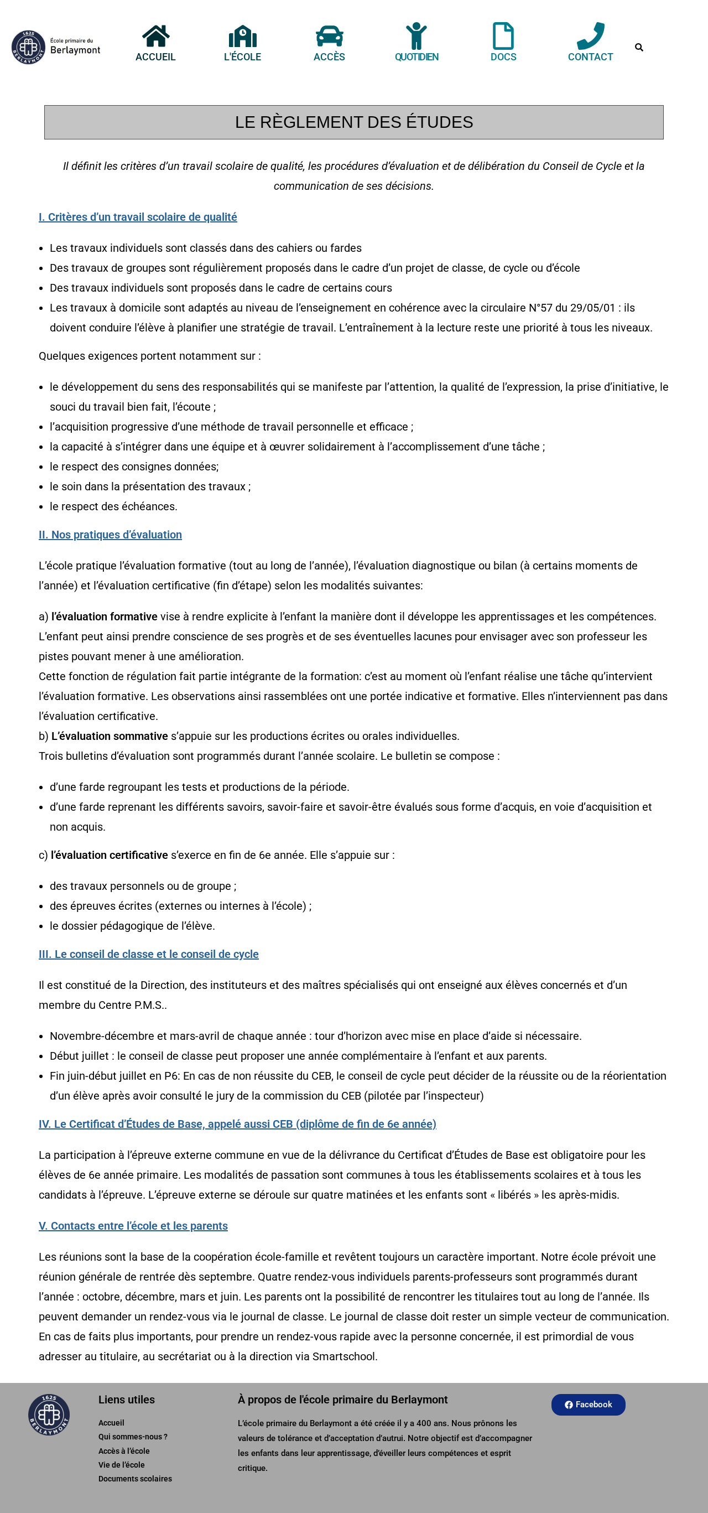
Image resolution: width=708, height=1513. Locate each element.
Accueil (156, 57)
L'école (242, 57)
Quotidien (417, 57)
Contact (590, 57)
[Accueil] (155, 36)
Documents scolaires (135, 1478)
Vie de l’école (121, 1464)
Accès (329, 57)
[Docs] (503, 36)
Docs (504, 57)
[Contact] (591, 36)
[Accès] (329, 36)
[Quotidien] (416, 36)
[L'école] (243, 36)
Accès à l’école (124, 1451)
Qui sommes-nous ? (133, 1436)
